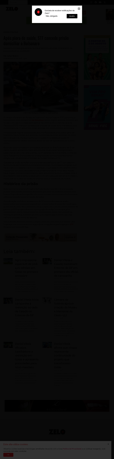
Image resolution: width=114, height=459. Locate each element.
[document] (57, 229)
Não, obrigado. (52, 16)
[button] (79, 8)
